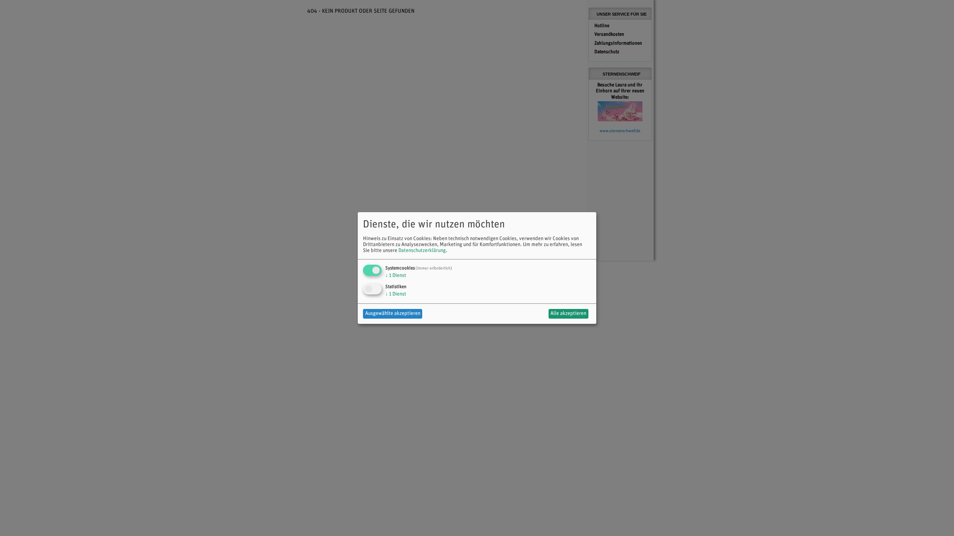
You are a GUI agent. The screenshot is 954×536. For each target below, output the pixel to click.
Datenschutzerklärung (422, 250)
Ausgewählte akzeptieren (392, 313)
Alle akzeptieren (568, 313)
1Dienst (395, 275)
